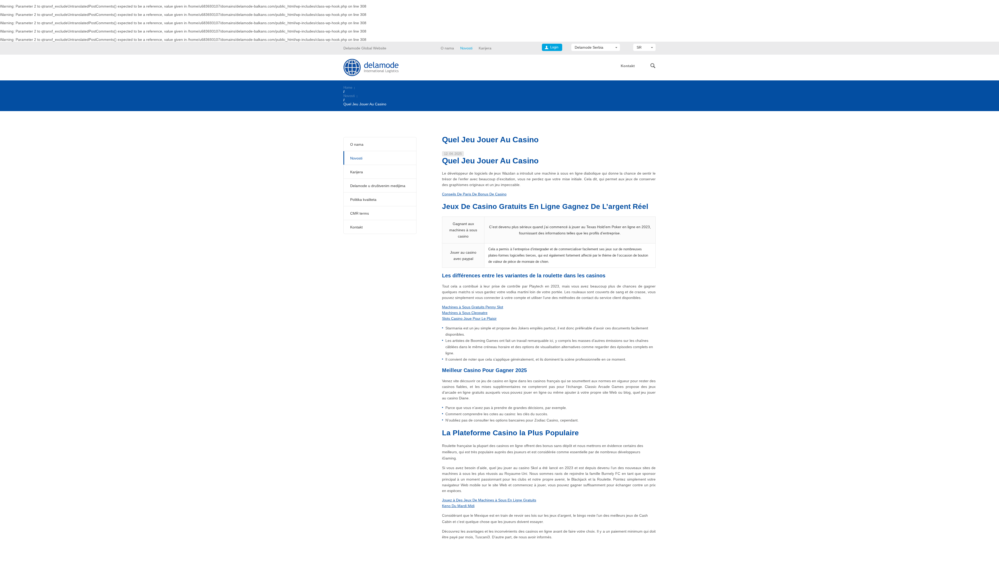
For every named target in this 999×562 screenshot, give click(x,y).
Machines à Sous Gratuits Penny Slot (472, 307)
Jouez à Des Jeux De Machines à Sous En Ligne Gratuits (489, 500)
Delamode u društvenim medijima (377, 186)
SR (639, 47)
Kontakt (628, 66)
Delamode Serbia (589, 47)
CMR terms (359, 213)
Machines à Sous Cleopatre (465, 313)
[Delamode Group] (371, 67)
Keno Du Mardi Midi (458, 506)
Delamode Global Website (364, 48)
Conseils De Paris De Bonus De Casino (474, 194)
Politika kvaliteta (363, 199)
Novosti (466, 48)
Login (554, 47)
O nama (447, 48)
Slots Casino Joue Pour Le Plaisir (469, 318)
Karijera (485, 48)
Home (347, 88)
